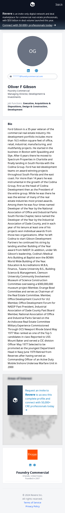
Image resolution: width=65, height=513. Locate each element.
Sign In (59, 4)
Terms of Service (32, 502)
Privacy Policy (33, 506)
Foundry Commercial (32, 472)
